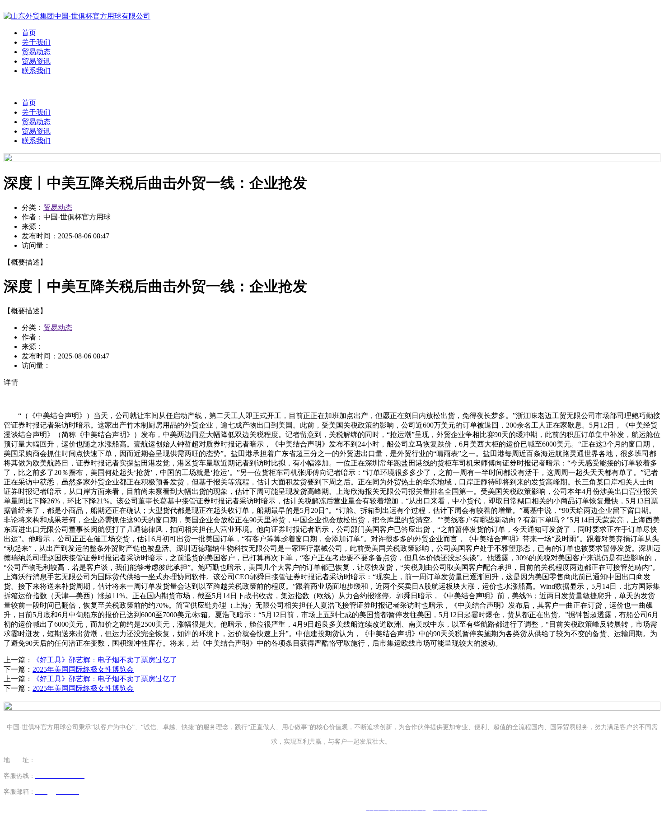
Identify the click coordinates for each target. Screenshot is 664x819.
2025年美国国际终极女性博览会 (83, 669)
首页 (29, 33)
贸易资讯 (36, 61)
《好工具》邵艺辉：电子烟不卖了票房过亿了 (105, 660)
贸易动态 (36, 52)
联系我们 (36, 70)
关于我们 (36, 42)
